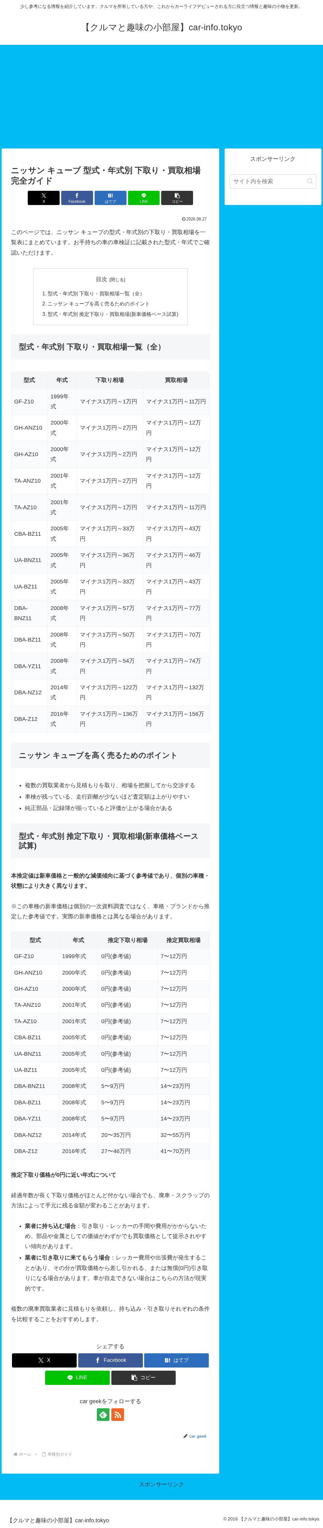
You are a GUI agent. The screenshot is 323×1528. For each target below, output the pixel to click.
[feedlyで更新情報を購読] (103, 1414)
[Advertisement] (161, 96)
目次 (101, 279)
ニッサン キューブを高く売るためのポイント (99, 303)
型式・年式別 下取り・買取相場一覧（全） (96, 293)
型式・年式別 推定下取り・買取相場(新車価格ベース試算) (113, 314)
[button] (177, 198)
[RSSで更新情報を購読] (117, 1414)
